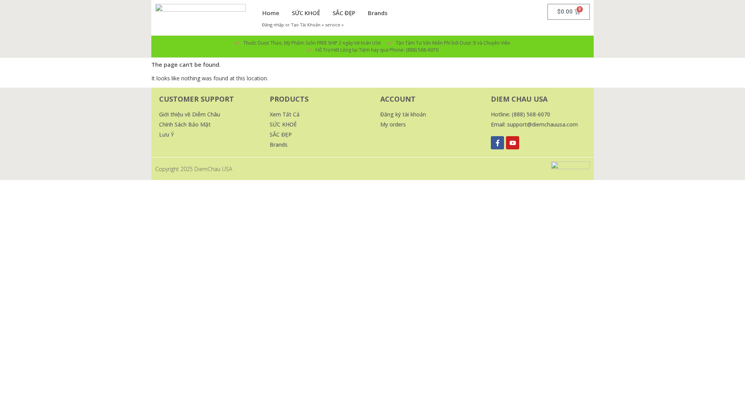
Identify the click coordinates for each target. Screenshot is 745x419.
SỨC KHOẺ (306, 13)
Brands (378, 13)
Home (270, 13)
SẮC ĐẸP (344, 13)
